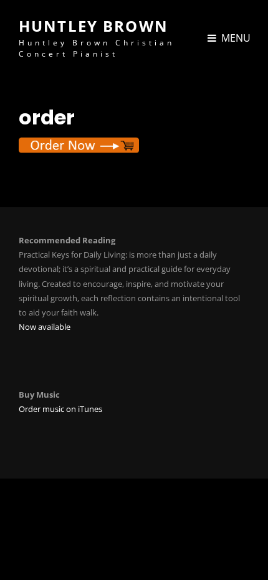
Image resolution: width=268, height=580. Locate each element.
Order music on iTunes (60, 408)
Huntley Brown (93, 26)
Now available (44, 326)
